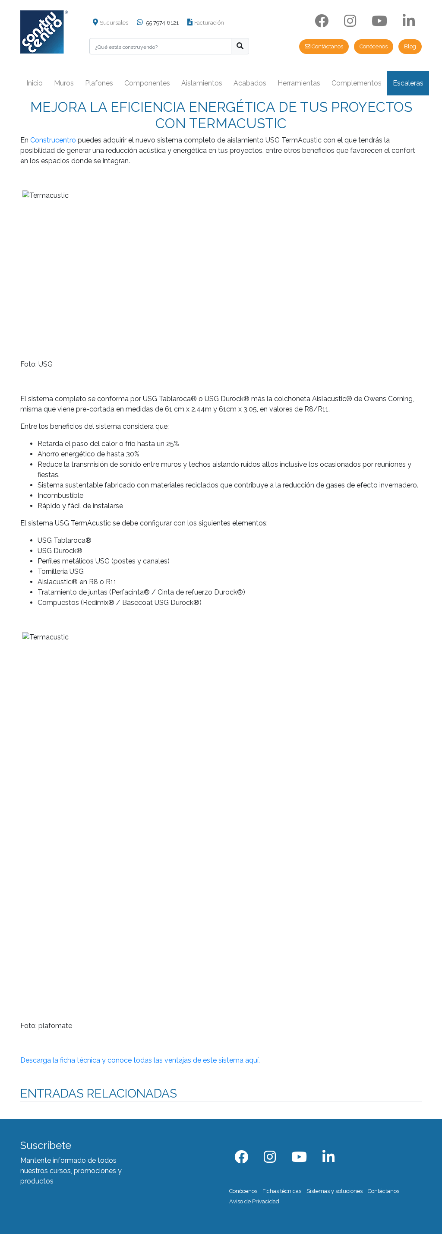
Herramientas (299, 83)
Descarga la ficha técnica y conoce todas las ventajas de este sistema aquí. (140, 1060)
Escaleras (408, 83)
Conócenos (374, 46)
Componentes (147, 83)
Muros (64, 83)
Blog (410, 46)
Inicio (34, 83)
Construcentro (53, 140)
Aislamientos (201, 83)
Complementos (357, 83)
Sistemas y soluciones (334, 1191)
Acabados (250, 83)
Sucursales (114, 22)
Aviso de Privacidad (254, 1201)
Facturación (209, 22)
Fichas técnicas (281, 1191)
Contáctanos (326, 46)
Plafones (99, 83)
